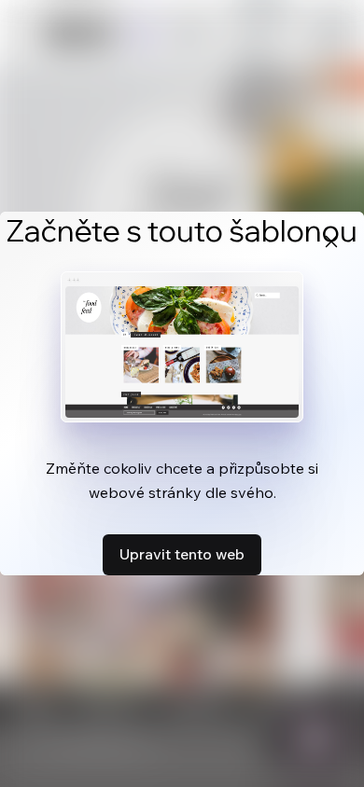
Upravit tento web (182, 554)
